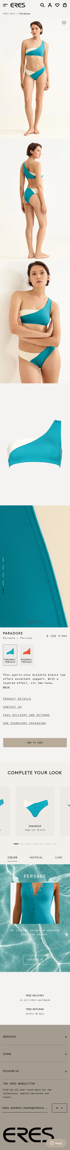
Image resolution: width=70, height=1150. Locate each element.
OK (57, 1108)
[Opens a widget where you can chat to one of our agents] (56, 1143)
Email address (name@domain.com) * (24, 1108)
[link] (50, 5)
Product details (17, 699)
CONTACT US (12, 707)
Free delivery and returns (26, 715)
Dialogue (35, 826)
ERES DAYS (9, 13)
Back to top (35, 621)
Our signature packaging (24, 723)
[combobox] (35, 742)
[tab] (12, 858)
